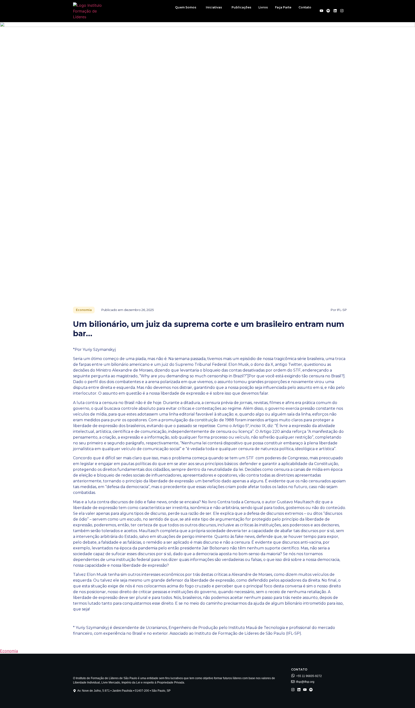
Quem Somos (185, 7)
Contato (305, 7)
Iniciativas (214, 7)
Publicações (241, 7)
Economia (9, 650)
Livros (263, 7)
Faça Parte (283, 7)
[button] (186, 7)
